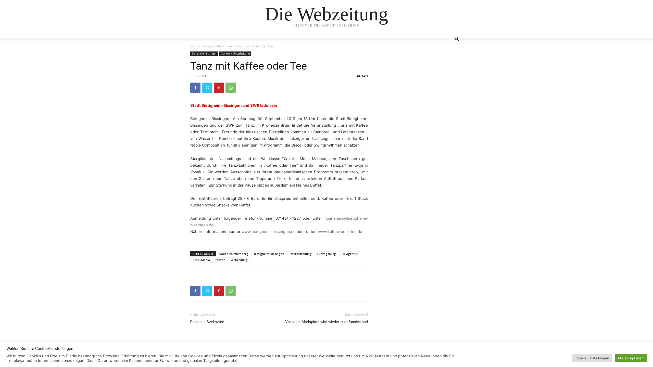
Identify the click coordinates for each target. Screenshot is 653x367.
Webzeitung (239, 260)
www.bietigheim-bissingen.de (269, 231)
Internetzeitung (301, 254)
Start (193, 46)
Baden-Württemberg (233, 254)
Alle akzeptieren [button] (631, 358)
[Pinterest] (219, 88)
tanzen (220, 260)
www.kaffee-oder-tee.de (340, 231)
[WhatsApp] (230, 88)
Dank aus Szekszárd (207, 322)
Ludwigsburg (326, 254)
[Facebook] (195, 88)
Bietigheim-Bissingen (217, 46)
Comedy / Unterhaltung (235, 53)
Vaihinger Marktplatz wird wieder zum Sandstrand (326, 322)
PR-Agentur (350, 254)
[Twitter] (207, 88)
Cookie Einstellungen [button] (592, 358)
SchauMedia (201, 260)
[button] (456, 39)
